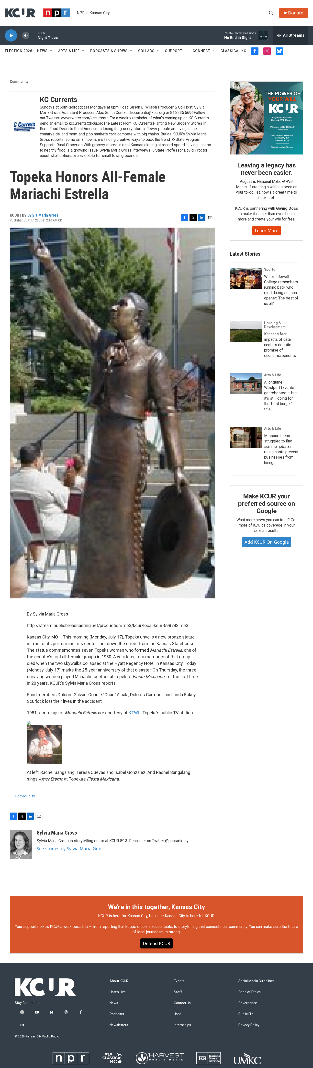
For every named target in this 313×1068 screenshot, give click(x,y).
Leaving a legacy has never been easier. (266, 169)
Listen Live (118, 992)
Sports (269, 269)
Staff (178, 992)
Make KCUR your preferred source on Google (266, 504)
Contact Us (182, 1003)
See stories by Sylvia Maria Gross (71, 848)
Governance (247, 1003)
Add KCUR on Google (267, 542)
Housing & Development (275, 325)
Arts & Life (69, 51)
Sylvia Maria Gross (43, 215)
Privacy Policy (248, 1025)
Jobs (177, 1014)
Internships (182, 1025)
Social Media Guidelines (256, 981)
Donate (295, 12)
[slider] (33, 35)
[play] (11, 35)
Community (19, 81)
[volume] (26, 35)
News (42, 51)
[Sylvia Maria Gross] (21, 844)
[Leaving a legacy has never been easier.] (266, 118)
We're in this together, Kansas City (156, 907)
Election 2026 (18, 51)
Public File (246, 1014)
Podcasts (117, 1014)
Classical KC (233, 51)
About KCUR (119, 981)
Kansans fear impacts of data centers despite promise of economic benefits (280, 345)
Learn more (266, 230)
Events (179, 981)
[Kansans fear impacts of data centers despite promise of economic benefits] (246, 331)
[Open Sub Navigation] (51, 51)
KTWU (135, 712)
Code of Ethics (249, 992)
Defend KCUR (156, 943)
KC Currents (58, 100)
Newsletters (119, 1025)
